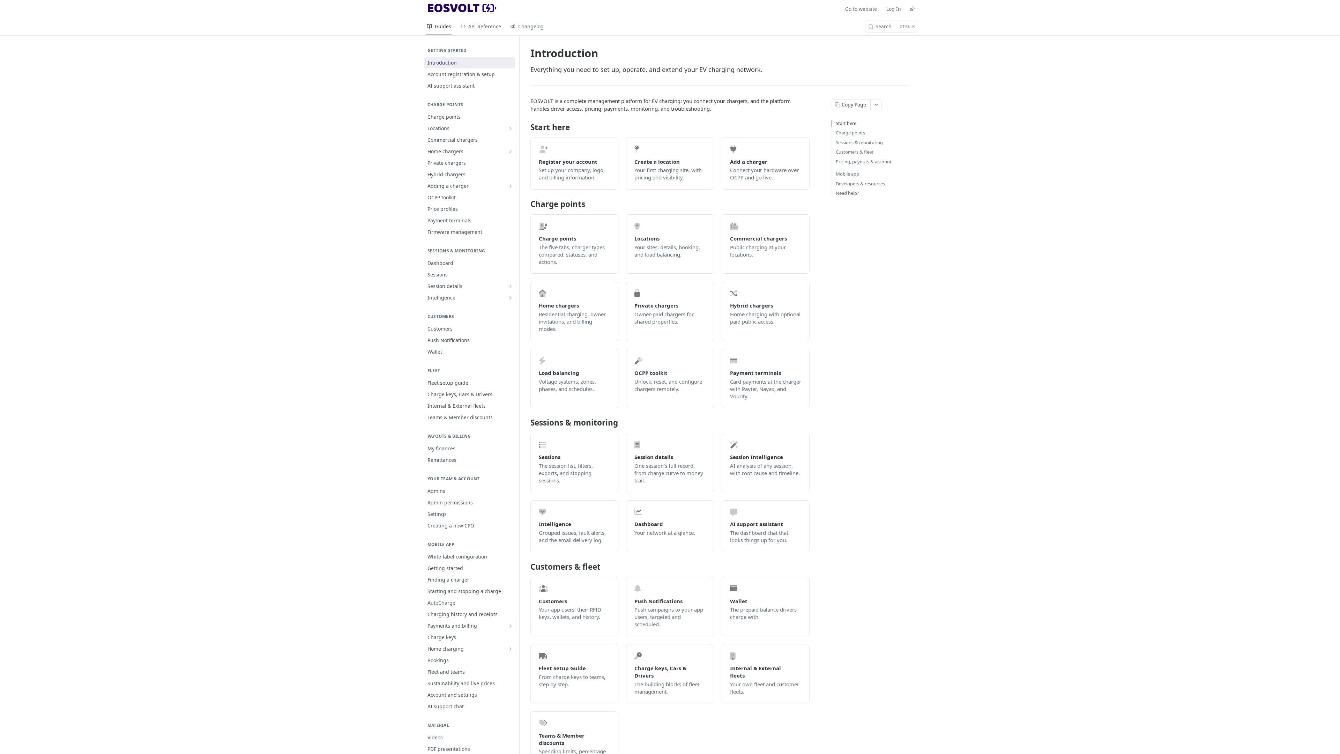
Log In (893, 9)
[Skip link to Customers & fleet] (526, 567)
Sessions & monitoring (859, 142)
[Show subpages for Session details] (510, 286)
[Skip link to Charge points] (526, 204)
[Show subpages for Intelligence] (510, 298)
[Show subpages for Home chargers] (510, 151)
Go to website (861, 9)
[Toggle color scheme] (912, 8)
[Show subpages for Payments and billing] (510, 626)
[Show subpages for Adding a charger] (510, 186)
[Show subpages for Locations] (510, 128)
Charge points (850, 133)
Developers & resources (860, 183)
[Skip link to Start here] (526, 127)
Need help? (847, 193)
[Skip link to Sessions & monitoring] (526, 422)
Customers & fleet (854, 152)
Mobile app (847, 174)
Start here (846, 123)
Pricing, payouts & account (864, 161)
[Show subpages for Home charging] (510, 649)
